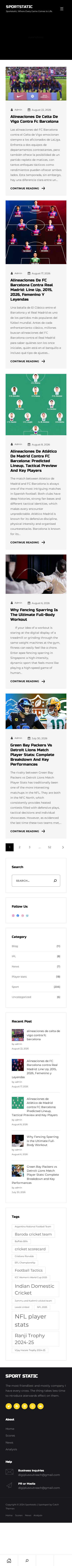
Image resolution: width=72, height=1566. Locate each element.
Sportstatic (19, 6)
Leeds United (22, 1307)
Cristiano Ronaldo (24, 1256)
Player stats (19, 976)
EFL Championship (25, 1262)
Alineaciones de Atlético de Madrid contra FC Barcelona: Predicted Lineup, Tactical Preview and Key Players (33, 461)
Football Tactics (29, 1270)
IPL (14, 956)
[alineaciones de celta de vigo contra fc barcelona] (18, 1035)
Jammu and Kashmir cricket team (33, 1301)
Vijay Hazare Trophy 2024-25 (30, 1350)
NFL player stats (30, 1320)
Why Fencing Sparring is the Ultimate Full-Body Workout (34, 615)
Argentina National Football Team (33, 1226)
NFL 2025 (42, 1307)
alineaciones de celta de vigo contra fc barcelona (34, 119)
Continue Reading (24, 188)
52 (49, 847)
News (15, 966)
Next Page (62, 847)
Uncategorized (21, 997)
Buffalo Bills (21, 1241)
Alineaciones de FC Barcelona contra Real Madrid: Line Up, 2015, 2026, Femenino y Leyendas (31, 290)
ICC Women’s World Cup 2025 (31, 1277)
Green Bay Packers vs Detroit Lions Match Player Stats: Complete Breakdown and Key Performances (32, 755)
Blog (15, 946)
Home (9, 1560)
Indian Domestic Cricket (34, 1289)
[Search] (55, 881)
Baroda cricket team (33, 1234)
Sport (15, 986)
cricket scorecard (30, 1249)
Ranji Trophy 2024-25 (30, 1338)
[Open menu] (62, 9)
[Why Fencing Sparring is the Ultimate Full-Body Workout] (18, 1141)
